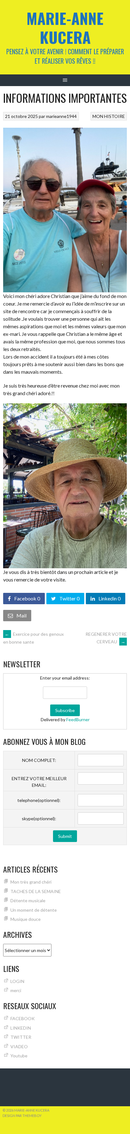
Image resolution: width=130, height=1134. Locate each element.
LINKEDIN (20, 1028)
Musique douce (25, 919)
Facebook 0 (26, 598)
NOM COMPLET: (39, 760)
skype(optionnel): (39, 818)
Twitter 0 (69, 598)
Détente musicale (27, 900)
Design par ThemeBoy (22, 1116)
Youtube (18, 1055)
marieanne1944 (61, 116)
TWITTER (20, 1037)
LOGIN (17, 981)
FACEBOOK (22, 1018)
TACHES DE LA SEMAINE (35, 891)
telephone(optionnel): (39, 800)
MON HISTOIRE (108, 116)
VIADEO (19, 1046)
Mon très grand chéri (30, 882)
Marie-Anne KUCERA (65, 27)
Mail (21, 615)
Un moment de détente (33, 910)
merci (15, 990)
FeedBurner (78, 719)
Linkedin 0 (109, 598)
